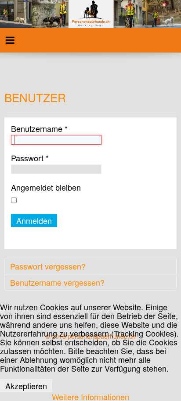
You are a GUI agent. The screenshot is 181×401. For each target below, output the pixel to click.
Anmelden (34, 220)
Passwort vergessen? (48, 266)
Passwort (30, 157)
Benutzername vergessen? (57, 282)
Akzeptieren (26, 385)
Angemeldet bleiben (46, 187)
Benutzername (39, 128)
